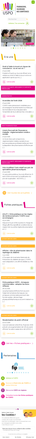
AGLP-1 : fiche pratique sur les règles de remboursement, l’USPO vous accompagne (17, 216)
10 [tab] (28, 373)
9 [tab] (26, 373)
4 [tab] (18, 48)
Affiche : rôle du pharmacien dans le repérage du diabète (17, 252)
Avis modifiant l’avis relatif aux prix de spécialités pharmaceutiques (17, 169)
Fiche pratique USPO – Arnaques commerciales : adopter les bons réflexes (15, 284)
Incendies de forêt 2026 (12, 101)
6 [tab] (22, 48)
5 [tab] (20, 48)
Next (32, 37)
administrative (7, 96)
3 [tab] (16, 48)
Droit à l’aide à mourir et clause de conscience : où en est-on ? (16, 67)
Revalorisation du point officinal (15, 320)
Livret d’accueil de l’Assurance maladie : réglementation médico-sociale (16, 132)
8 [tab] (24, 373)
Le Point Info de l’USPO (9, 238)
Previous (3, 37)
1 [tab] (11, 48)
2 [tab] (13, 48)
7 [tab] (25, 48)
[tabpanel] (18, 38)
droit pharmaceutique (9, 125)
